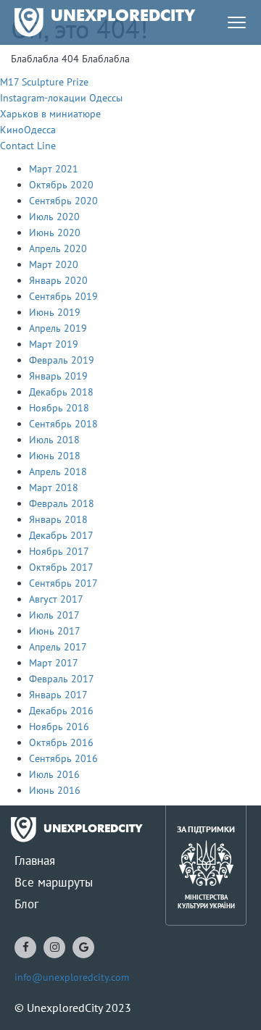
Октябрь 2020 (61, 184)
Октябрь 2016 (61, 742)
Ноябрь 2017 (59, 551)
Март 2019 (53, 344)
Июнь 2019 (54, 312)
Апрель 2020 (58, 248)
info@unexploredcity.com (71, 977)
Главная (34, 860)
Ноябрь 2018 (59, 407)
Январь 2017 (58, 694)
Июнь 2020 (54, 232)
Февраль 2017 (61, 678)
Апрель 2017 (58, 646)
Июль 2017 (54, 614)
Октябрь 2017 (61, 567)
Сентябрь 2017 (63, 583)
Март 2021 (53, 168)
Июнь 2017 (54, 630)
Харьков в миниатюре (50, 113)
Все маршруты (53, 882)
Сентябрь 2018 (63, 423)
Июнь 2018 (54, 455)
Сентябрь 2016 (63, 758)
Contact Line (28, 145)
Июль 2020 (54, 216)
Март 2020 (53, 264)
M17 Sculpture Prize (44, 81)
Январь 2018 (58, 519)
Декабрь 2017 (61, 535)
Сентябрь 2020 (63, 200)
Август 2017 (56, 599)
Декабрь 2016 (61, 710)
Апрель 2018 (58, 471)
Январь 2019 (58, 375)
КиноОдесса (28, 129)
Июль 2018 (54, 439)
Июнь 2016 (54, 790)
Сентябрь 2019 (63, 296)
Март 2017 (53, 662)
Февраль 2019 (61, 360)
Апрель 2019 (58, 328)
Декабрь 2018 (61, 391)
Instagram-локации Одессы (61, 97)
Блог (26, 904)
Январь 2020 (58, 280)
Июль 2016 (54, 774)
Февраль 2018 (61, 503)
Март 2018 (53, 487)
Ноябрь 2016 (59, 726)
